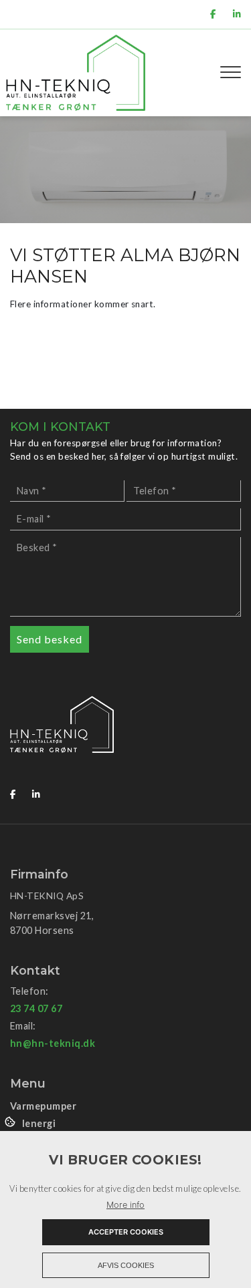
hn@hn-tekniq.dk (52, 1043)
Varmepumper (43, 1106)
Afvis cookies (126, 1265)
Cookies (11, 1121)
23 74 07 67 (36, 1008)
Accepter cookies (125, 1232)
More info (125, 1205)
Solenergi (33, 1123)
